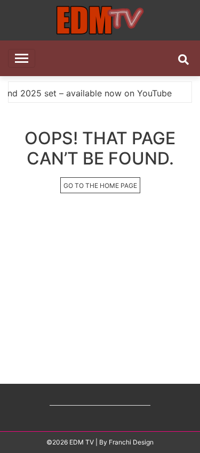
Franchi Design (131, 442)
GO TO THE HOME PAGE (100, 186)
